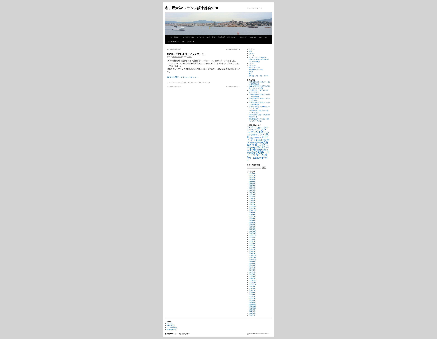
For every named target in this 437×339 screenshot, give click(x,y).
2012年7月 (252, 315)
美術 (264, 150)
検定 (250, 74)
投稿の (170, 325)
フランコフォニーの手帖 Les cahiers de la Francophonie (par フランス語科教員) (259, 59)
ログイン (169, 323)
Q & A (250, 51)
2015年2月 (252, 251)
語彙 (255, 158)
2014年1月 (252, 278)
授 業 (208, 37)
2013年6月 (252, 292)
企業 (255, 140)
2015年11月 (252, 233)
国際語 (259, 142)
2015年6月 (252, 243)
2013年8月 (252, 288)
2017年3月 (252, 200)
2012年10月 (252, 309)
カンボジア (261, 127)
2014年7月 (252, 266)
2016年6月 (252, 219)
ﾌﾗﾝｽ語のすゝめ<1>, (255, 37)
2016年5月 (252, 221)
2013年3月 (252, 299)
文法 (259, 145)
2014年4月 (252, 272)
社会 (253, 150)
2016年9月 (252, 212)
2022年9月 (252, 174)
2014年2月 (252, 276)
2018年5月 (252, 196)
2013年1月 (252, 303)
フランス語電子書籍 (255, 137)
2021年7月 (252, 186)
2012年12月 (252, 305)
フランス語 (200, 37)
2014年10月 (252, 260)
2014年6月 (252, 268)
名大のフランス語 (254, 67)
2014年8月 (252, 264)
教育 (249, 145)
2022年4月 (252, 178)
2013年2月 (252, 301)
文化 (255, 144)
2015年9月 (252, 237)
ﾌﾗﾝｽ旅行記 (242, 37)
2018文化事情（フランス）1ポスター (182, 77)
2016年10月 (252, 210)
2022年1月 (252, 180)
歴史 (259, 147)
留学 (264, 147)
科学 (259, 150)
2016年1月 (252, 229)
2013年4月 (252, 297)
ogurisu (189, 57)
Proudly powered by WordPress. (259, 333)
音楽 (259, 158)
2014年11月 (252, 258)
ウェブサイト (252, 127)
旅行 (263, 145)
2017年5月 (252, 198)
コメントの (172, 327)
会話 (259, 140)
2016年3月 (252, 225)
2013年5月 (252, 294)
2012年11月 (252, 307)
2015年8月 (252, 239)
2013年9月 (252, 286)
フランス (251, 63)
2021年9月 (252, 182)
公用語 (263, 140)
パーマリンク (206, 82)
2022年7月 (252, 176)
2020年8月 (252, 188)
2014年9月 (252, 262)
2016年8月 (252, 215)
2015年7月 (252, 241)
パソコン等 (252, 130)
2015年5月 (252, 245)
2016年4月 (252, 223)
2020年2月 (252, 192)
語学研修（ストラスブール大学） (191, 82)
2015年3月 (252, 249)
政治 (265, 142)
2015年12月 (252, 231)
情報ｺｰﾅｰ (177, 37)
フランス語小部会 (188, 37)
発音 (267, 147)
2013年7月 (252, 290)
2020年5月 (252, 190)
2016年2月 (252, 227)
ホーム (170, 37)
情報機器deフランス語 (256, 70)
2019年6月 (252, 194)
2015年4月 (252, 247)
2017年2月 (252, 202)
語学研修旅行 (231, 37)
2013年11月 (252, 282)
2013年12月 (252, 280)
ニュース (177, 82)
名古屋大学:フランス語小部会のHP (192, 7)
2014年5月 (252, 270)
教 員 (214, 37)
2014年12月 (252, 256)
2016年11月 (252, 208)
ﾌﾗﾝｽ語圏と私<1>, (174, 41)
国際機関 (253, 143)
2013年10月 (252, 284)
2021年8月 (252, 184)
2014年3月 (252, 274)
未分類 (251, 72)
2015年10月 (252, 235)
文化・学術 (190, 41)
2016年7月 (252, 217)
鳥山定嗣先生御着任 (233, 49)
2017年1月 (252, 204)
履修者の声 (221, 37)
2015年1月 (252, 253)
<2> (265, 37)
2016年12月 (252, 206)
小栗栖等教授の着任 (174, 49)
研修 (248, 150)
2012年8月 (252, 313)
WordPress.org (171, 329)
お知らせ (251, 53)
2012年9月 (252, 311)
